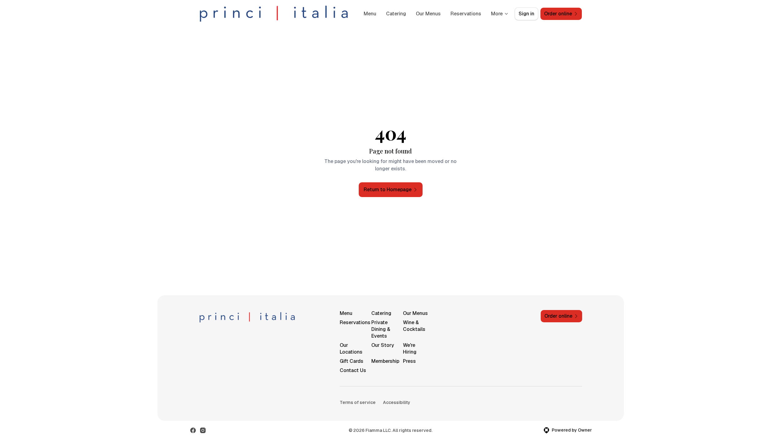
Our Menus (428, 13)
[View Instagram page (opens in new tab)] (203, 430)
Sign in (526, 13)
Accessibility (396, 402)
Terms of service (358, 402)
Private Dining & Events (380, 329)
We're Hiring (409, 348)
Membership (384, 361)
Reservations (465, 13)
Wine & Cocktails (414, 325)
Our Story (382, 345)
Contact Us (353, 370)
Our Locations (351, 348)
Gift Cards (351, 361)
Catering (396, 13)
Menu (370, 13)
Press (409, 361)
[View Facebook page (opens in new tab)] (193, 430)
